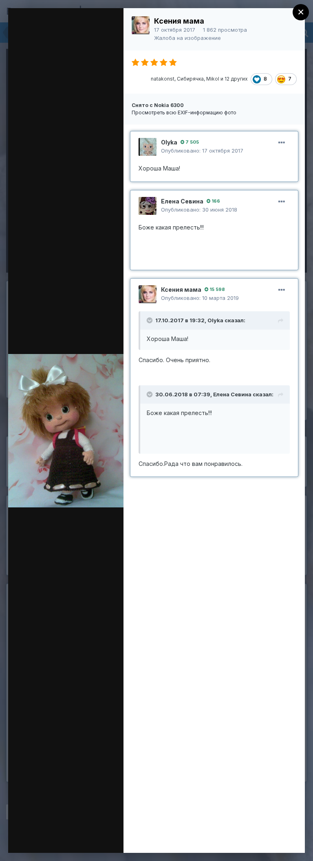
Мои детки (66, 29)
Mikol (212, 79)
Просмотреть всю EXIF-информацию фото (184, 112)
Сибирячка (190, 79)
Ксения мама (179, 21)
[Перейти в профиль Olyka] (147, 147)
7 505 (191, 142)
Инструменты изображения (62, 825)
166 (215, 201)
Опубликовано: (202, 150)
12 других (236, 79)
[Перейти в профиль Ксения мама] (141, 25)
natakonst (162, 79)
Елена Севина (182, 201)
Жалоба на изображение (187, 38)
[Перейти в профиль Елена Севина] (147, 206)
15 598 (216, 289)
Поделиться (67, 838)
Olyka (169, 142)
